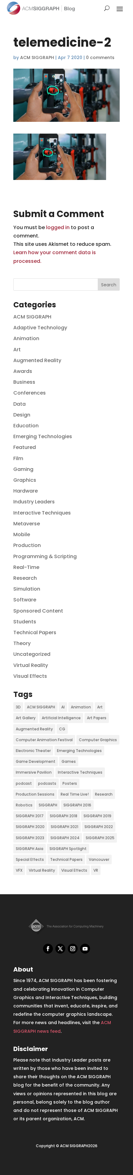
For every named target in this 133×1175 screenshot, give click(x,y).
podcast (24, 783)
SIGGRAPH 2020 (30, 826)
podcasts (47, 783)
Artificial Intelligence (61, 717)
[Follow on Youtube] (85, 949)
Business (24, 382)
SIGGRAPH (48, 805)
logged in (58, 227)
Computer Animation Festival (44, 739)
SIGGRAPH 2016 (77, 805)
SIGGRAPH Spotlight (68, 848)
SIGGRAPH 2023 (30, 837)
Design (21, 414)
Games (69, 761)
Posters (69, 783)
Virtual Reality (30, 665)
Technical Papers (34, 632)
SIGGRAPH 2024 (64, 837)
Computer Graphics (98, 739)
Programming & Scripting (45, 556)
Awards (22, 371)
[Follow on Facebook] (48, 949)
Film (18, 458)
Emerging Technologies (42, 436)
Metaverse (26, 523)
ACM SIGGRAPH (37, 57)
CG (62, 729)
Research (25, 578)
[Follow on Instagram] (73, 949)
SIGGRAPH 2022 (98, 826)
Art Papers (96, 717)
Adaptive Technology (40, 327)
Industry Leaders (34, 501)
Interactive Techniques (42, 512)
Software (24, 599)
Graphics (24, 480)
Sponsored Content (38, 610)
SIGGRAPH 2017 (30, 815)
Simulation (26, 588)
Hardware (25, 490)
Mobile (21, 534)
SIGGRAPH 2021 (64, 826)
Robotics (24, 805)
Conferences (29, 392)
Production (27, 545)
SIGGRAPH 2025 (100, 837)
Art (17, 349)
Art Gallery (26, 717)
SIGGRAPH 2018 (63, 815)
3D (18, 707)
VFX (19, 870)
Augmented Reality (37, 360)
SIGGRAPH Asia (29, 848)
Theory (22, 643)
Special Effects (30, 859)
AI (63, 707)
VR (95, 870)
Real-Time (26, 567)
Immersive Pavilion (34, 772)
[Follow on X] (60, 949)
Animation (26, 338)
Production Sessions (35, 794)
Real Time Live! (75, 794)
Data (19, 404)
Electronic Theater (33, 750)
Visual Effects (30, 676)
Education (26, 425)
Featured (24, 447)
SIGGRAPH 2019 (97, 815)
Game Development (35, 761)
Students (24, 621)
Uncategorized (31, 654)
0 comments (100, 57)
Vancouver (99, 859)
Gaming (23, 469)
